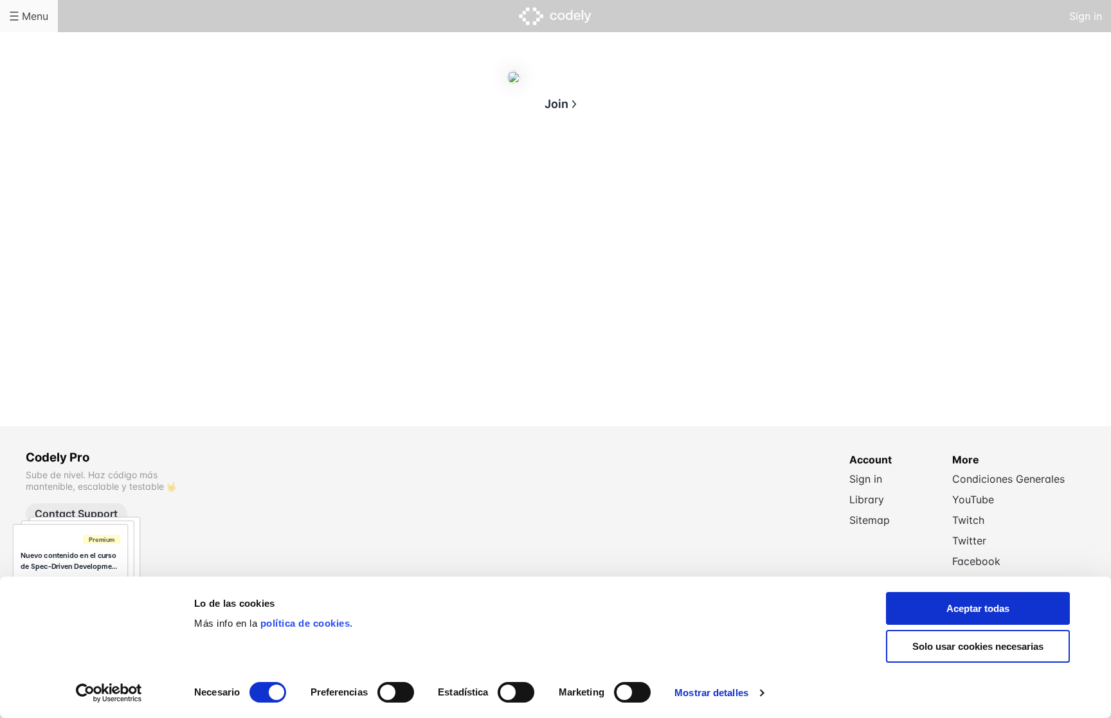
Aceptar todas (977, 608)
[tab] (504, 166)
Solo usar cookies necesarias (977, 646)
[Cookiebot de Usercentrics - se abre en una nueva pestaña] (109, 693)
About (504, 165)
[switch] (395, 692)
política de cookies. (306, 623)
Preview (607, 165)
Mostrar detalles (711, 692)
